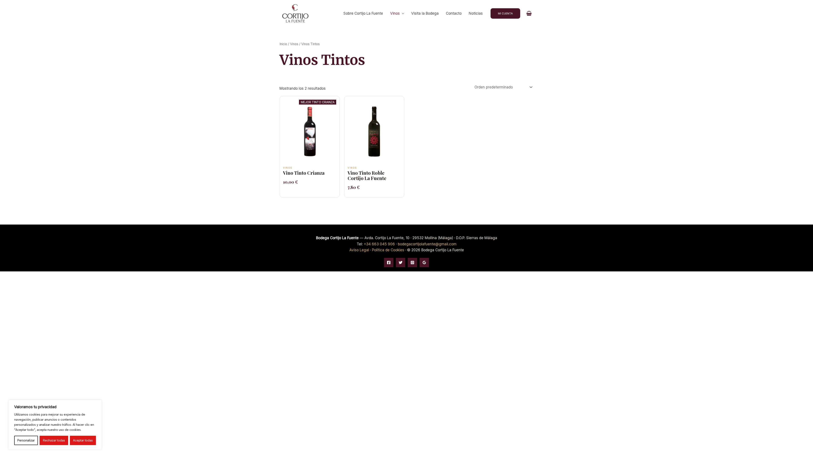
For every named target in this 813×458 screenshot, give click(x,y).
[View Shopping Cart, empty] (529, 13)
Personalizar (26, 440)
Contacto (454, 13)
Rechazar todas (54, 440)
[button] (505, 13)
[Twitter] (400, 262)
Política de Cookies (388, 250)
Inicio (283, 44)
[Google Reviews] (424, 262)
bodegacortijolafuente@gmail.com (427, 244)
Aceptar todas (83, 440)
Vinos (395, 13)
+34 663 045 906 (379, 244)
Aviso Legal (359, 250)
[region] (55, 425)
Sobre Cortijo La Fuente (363, 13)
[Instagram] (412, 262)
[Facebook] (388, 262)
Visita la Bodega (425, 13)
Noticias (476, 13)
